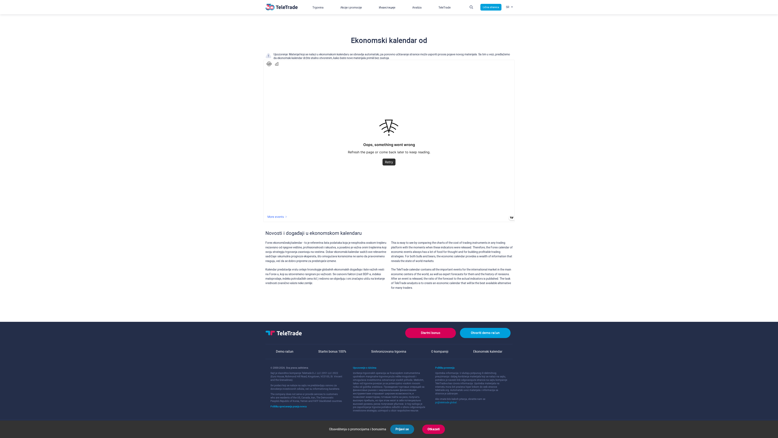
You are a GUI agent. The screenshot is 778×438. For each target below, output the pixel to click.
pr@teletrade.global (446, 402)
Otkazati (433, 429)
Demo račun (284, 351)
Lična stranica (491, 7)
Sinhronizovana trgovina (388, 351)
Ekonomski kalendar (487, 351)
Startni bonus (430, 333)
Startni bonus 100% (332, 351)
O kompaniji (439, 351)
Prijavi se (402, 429)
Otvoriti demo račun (485, 333)
